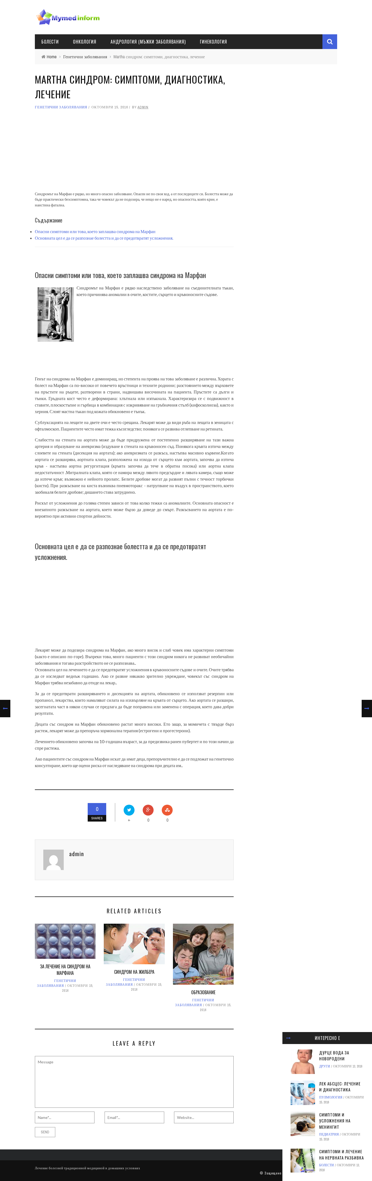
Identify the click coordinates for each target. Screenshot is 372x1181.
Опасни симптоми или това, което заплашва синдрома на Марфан (95, 231)
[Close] (288, 1038)
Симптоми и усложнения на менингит (334, 1121)
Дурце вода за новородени (334, 1055)
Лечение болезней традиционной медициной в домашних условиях (87, 1168)
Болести (50, 41)
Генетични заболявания (61, 107)
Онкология (84, 41)
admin (143, 107)
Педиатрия (329, 1134)
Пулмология (330, 1097)
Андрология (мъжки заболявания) (148, 41)
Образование (203, 992)
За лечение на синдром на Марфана (65, 969)
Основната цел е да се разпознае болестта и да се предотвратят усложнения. (104, 237)
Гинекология (213, 41)
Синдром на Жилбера (134, 972)
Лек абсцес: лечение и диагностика (340, 1087)
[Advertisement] (134, 153)
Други (324, 1066)
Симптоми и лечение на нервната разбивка (341, 1154)
